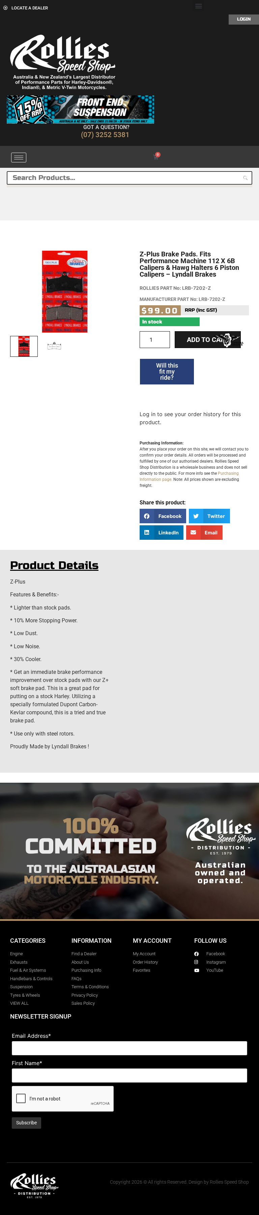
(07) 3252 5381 (105, 135)
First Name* (27, 1063)
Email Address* (31, 1035)
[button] (198, 5)
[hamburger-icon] (18, 157)
